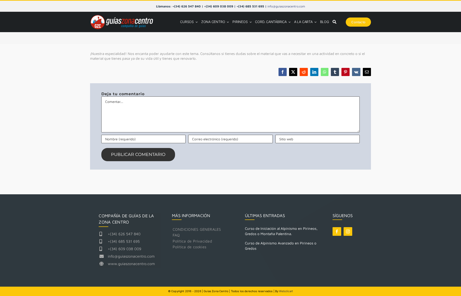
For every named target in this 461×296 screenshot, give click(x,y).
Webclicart (286, 291)
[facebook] (337, 231)
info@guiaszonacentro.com (286, 6)
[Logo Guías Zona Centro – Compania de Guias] (123, 16)
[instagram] (348, 231)
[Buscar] (334, 22)
